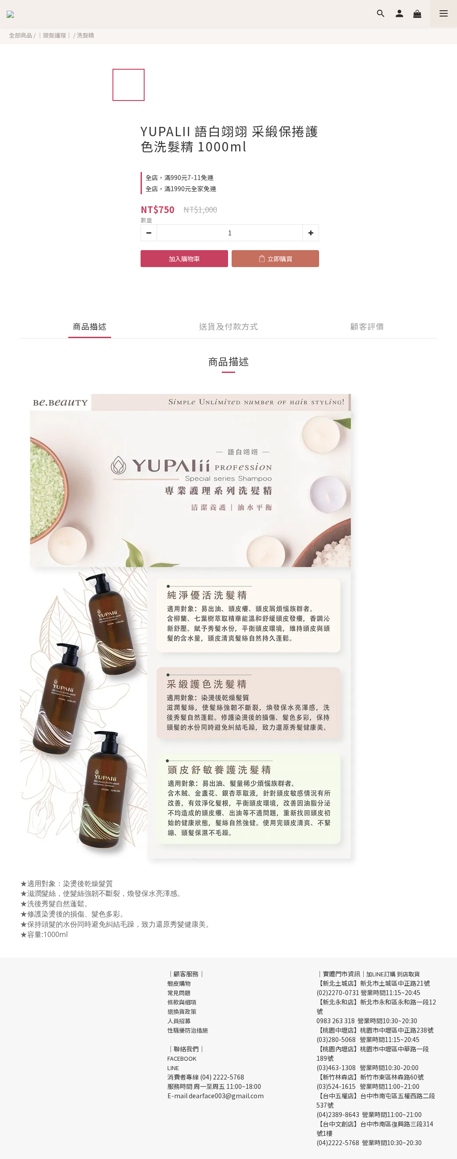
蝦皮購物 (179, 983)
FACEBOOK (181, 1058)
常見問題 (179, 992)
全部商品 (20, 35)
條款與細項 (181, 1002)
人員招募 (179, 1021)
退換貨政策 (181, 1011)
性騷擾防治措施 (187, 1030)
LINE (173, 1067)
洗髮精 (85, 35)
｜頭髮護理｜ (54, 35)
